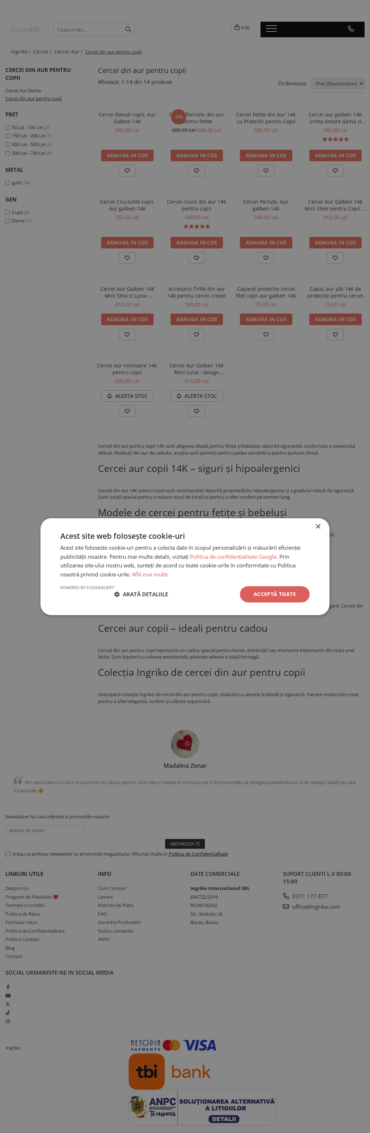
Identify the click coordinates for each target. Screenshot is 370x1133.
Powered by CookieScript (87, 587)
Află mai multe (150, 574)
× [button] (317, 526)
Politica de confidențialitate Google (233, 556)
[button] (141, 594)
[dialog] (185, 566)
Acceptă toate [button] (275, 594)
